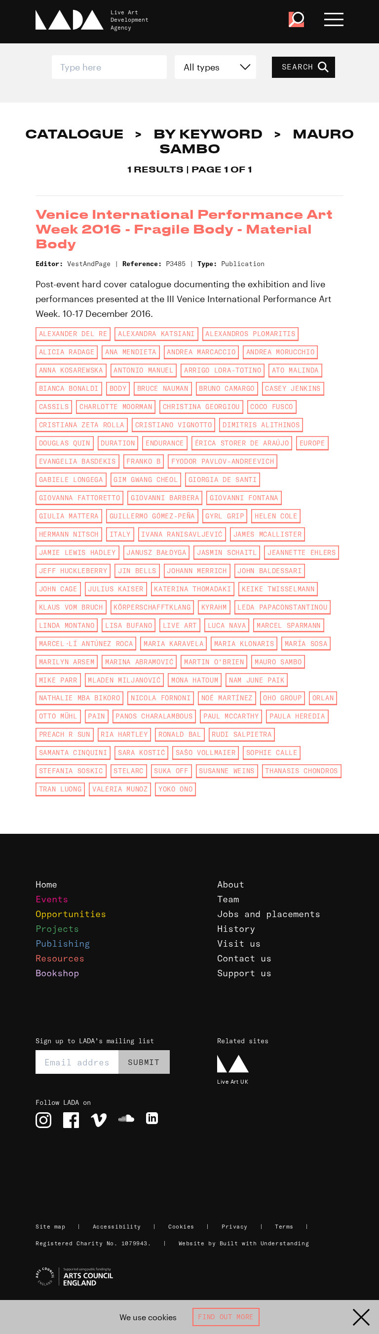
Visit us (239, 943)
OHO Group (282, 698)
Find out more (226, 1317)
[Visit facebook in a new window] (71, 1120)
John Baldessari (269, 571)
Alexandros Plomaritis (250, 334)
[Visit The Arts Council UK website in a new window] (193, 1276)
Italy (120, 534)
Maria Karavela (173, 644)
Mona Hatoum (194, 680)
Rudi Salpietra (241, 734)
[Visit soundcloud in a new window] (126, 1120)
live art (180, 625)
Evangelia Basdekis (77, 461)
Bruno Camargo (227, 388)
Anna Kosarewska (71, 370)
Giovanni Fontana (244, 498)
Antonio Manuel (143, 370)
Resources (60, 958)
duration (118, 443)
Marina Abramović (139, 662)
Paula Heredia (297, 716)
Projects (57, 928)
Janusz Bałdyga (156, 552)
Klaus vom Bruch (71, 607)
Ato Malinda (295, 370)
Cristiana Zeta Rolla (81, 425)
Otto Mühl (58, 716)
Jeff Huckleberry (73, 571)
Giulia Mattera (69, 516)
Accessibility (117, 1226)
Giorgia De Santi (223, 479)
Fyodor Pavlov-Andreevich (222, 461)
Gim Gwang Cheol (146, 479)
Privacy (235, 1226)
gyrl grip (224, 516)
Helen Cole (276, 516)
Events (52, 899)
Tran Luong (60, 789)
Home (46, 884)
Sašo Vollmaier (205, 752)
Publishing (63, 943)
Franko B (143, 461)
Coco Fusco (271, 406)
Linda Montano (67, 625)
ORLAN (323, 698)
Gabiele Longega (71, 479)
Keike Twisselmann (278, 589)
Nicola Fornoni (160, 698)
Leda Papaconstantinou (282, 607)
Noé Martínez (227, 698)
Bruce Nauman (163, 388)
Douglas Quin (64, 443)
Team (228, 899)
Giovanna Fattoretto (79, 498)
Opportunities (71, 914)
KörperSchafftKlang (152, 607)
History (236, 928)
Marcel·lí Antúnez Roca (86, 644)
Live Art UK (232, 1081)
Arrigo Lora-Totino (222, 370)
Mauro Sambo (278, 662)
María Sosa (306, 644)
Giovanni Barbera (165, 498)
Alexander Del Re (73, 334)
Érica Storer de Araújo (242, 443)
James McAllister (267, 534)
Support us (244, 973)
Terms (284, 1226)
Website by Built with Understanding (244, 1243)
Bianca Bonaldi (69, 388)
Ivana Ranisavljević (182, 534)
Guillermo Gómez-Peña (152, 516)
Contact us (244, 958)
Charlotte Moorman (115, 406)
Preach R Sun (64, 734)
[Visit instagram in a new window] (43, 1120)
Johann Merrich (197, 571)
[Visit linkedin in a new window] (154, 1120)
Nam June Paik (257, 680)
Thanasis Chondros (301, 771)
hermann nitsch (69, 534)
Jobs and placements (268, 914)
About (230, 884)
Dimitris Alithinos (261, 425)
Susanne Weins (227, 771)
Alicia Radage (67, 352)
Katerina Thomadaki (192, 589)
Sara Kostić (141, 752)
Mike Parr (58, 680)
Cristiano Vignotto (173, 425)
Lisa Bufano (128, 625)
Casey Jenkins (293, 388)
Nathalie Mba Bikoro (79, 698)
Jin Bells (137, 571)
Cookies (181, 1226)
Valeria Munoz (120, 789)
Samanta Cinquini (73, 752)
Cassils (54, 406)
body (118, 388)
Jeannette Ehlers (301, 552)
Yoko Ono (175, 789)
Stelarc (129, 771)
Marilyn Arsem (67, 662)
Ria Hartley (124, 734)
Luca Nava (227, 625)
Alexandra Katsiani (156, 334)
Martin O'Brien (214, 662)
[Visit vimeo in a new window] (99, 1120)
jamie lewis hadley (77, 552)
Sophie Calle (272, 752)
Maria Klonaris (244, 644)
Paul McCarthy (231, 716)
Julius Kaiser (116, 589)
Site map (50, 1226)
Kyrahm (214, 607)
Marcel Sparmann (289, 625)
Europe (312, 443)
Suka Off (171, 771)
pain (96, 716)
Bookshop (57, 973)
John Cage (58, 589)
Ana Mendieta (130, 352)
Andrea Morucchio (280, 352)
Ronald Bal (179, 734)
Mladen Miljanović (124, 680)
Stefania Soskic (71, 771)
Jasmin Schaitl (227, 552)
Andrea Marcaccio (201, 352)
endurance (165, 443)
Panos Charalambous (153, 716)
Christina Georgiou (201, 406)
